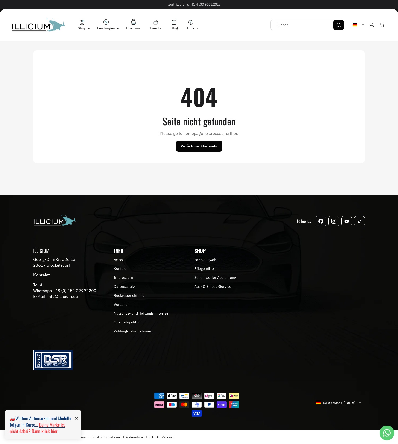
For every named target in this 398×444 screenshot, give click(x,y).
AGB (154, 437)
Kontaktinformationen (106, 437)
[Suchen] (338, 25)
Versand (168, 437)
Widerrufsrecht (136, 437)
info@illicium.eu (62, 296)
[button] (82, 25)
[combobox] (307, 25)
